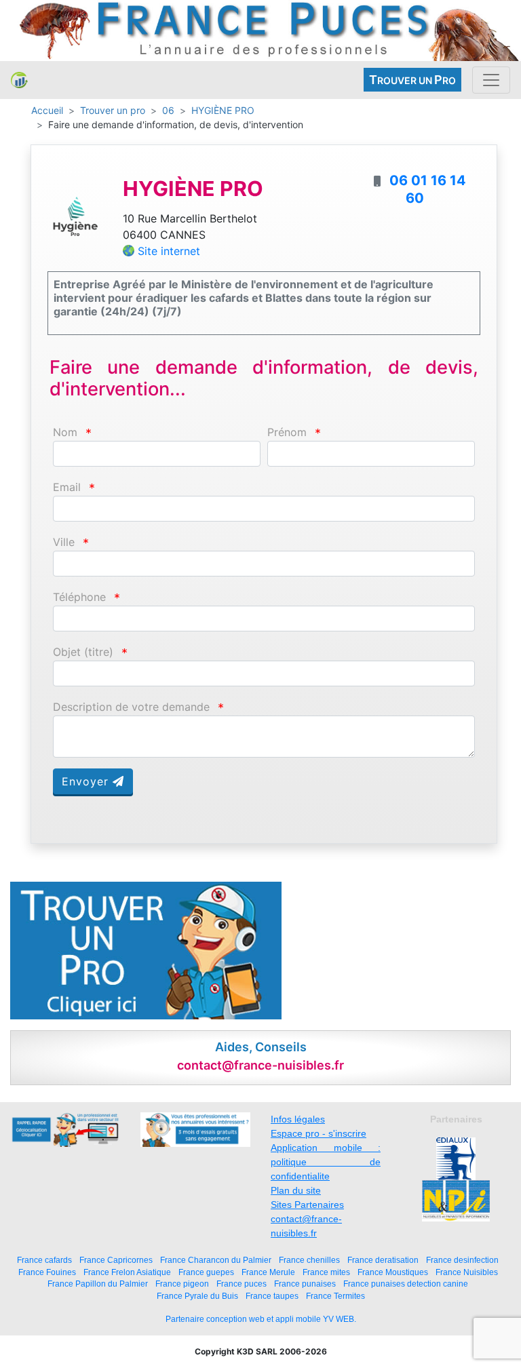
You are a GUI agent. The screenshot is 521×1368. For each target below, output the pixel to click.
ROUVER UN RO (412, 80)
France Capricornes (116, 1259)
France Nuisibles (467, 1272)
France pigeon (182, 1283)
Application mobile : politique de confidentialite (326, 1161)
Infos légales (298, 1119)
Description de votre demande (131, 707)
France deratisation (383, 1259)
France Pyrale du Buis (197, 1295)
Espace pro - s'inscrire (318, 1133)
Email (67, 487)
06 (168, 110)
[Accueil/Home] (19, 80)
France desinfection (462, 1259)
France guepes (206, 1272)
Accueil (47, 110)
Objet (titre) (83, 652)
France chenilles (309, 1259)
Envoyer (87, 781)
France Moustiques (393, 1272)
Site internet (169, 251)
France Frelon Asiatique (127, 1272)
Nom (65, 432)
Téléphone (79, 597)
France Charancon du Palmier (215, 1259)
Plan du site (296, 1190)
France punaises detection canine (405, 1283)
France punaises (305, 1283)
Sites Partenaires (307, 1204)
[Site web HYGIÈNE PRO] (74, 215)
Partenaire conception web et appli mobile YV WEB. (261, 1319)
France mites (326, 1272)
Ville (64, 542)
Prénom (287, 432)
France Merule (268, 1272)
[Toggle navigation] (491, 80)
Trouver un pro (112, 110)
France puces (241, 1283)
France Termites (335, 1295)
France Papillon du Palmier (97, 1283)
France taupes (272, 1295)
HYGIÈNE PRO (222, 110)
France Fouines (47, 1272)
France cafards (44, 1259)
